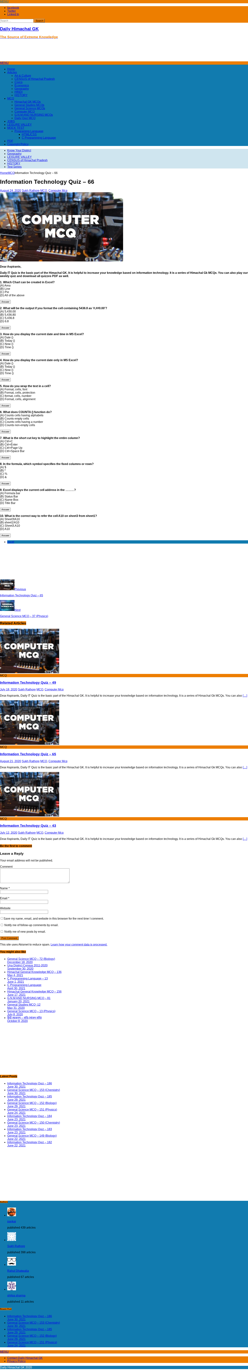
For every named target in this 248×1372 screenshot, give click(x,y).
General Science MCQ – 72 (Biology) (31, 958)
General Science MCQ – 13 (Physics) (31, 1011)
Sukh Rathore (31, 190)
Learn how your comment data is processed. (79, 944)
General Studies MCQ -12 (23, 1004)
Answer (5, 301)
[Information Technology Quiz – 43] (29, 815)
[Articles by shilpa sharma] (11, 1289)
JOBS (11, 121)
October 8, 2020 (17, 1021)
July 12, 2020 (8, 832)
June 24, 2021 (16, 1112)
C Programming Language (39, 137)
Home (11, 69)
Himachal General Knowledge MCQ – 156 (34, 991)
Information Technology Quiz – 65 (28, 754)
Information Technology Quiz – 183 (29, 1129)
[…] (245, 695)
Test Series (14, 166)
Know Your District (19, 150)
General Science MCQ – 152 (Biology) (32, 1103)
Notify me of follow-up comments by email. (31, 925)
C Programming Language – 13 (27, 978)
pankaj (11, 1221)
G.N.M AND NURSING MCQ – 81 (28, 998)
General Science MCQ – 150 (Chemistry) (33, 1122)
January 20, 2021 (18, 1001)
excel (10, 541)
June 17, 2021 (16, 994)
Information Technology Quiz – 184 (29, 1116)
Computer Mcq (57, 190)
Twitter (11, 11)
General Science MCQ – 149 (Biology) (32, 1135)
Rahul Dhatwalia (18, 1270)
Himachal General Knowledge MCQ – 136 (34, 971)
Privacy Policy (16, 1361)
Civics (19, 82)
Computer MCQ (25, 111)
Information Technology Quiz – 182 (29, 1142)
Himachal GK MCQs (28, 101)
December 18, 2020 (20, 962)
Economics (22, 85)
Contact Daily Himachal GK (25, 1357)
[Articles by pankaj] (11, 1215)
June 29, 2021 (16, 1099)
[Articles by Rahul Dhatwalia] (11, 1264)
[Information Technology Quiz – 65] (29, 743)
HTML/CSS (29, 134)
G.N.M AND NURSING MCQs (34, 114)
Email (4, 898)
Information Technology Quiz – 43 (28, 826)
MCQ (10, 98)
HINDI (19, 92)
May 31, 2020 (16, 1007)
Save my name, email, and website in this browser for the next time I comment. (54, 918)
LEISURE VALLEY (19, 124)
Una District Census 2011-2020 (27, 965)
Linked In (13, 14)
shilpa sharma (16, 1295)
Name (4, 888)
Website (5, 908)
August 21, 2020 (10, 761)
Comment (6, 866)
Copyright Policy (18, 144)
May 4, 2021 (15, 975)
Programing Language (29, 131)
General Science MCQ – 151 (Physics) (32, 1109)
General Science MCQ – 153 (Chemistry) (33, 1089)
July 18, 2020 (8, 689)
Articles (12, 72)
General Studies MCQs (29, 105)
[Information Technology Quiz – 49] (29, 672)
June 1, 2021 (15, 981)
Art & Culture (23, 75)
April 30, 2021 (16, 988)
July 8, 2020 (15, 1014)
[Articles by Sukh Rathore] (11, 1239)
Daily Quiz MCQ (25, 118)
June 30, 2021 (16, 1086)
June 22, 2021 (16, 1139)
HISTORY (21, 95)
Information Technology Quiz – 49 (28, 682)
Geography (22, 88)
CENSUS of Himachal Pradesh (35, 78)
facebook (13, 7)
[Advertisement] (66, 51)
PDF (10, 141)
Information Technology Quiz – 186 (29, 1083)
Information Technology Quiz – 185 (29, 1096)
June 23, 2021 (16, 1119)
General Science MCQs (30, 108)
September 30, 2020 (20, 968)
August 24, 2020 (10, 190)
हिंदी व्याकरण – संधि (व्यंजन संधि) (24, 1017)
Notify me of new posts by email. (25, 931)
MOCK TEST (15, 127)
